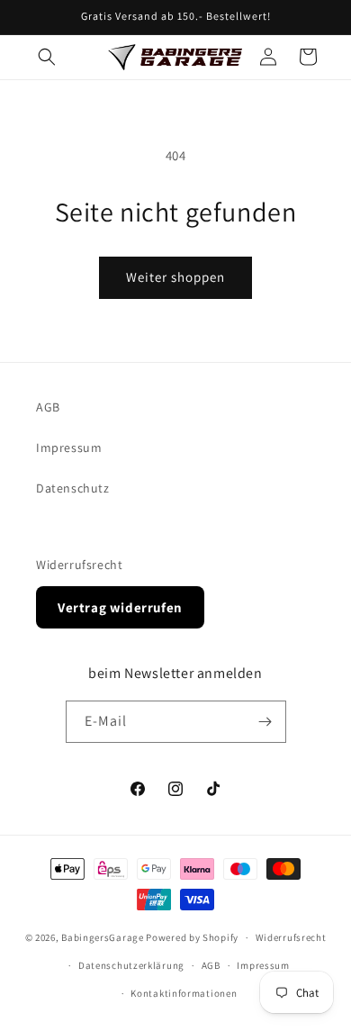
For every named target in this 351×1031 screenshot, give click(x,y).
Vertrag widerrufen (120, 607)
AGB (48, 407)
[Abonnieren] (265, 722)
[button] (47, 57)
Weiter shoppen (175, 276)
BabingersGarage (102, 937)
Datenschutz (73, 488)
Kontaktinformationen (183, 993)
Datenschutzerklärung (131, 965)
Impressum (69, 447)
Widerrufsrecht (79, 564)
